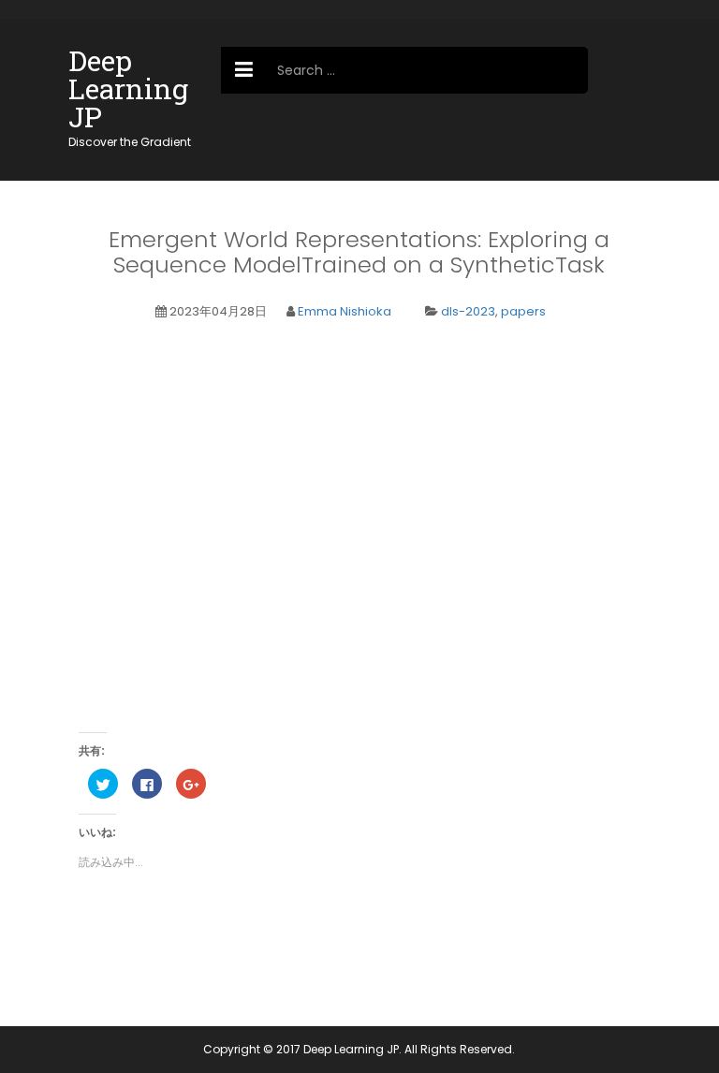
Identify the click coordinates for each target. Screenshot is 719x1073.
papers (523, 311)
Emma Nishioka (344, 311)
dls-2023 (468, 311)
